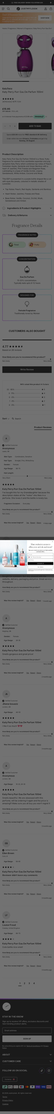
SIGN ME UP (40, 563)
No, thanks (40, 566)
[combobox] (30, 557)
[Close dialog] (52, 541)
